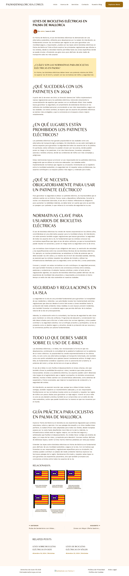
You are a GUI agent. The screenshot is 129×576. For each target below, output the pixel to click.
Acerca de (64, 4)
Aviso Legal (112, 570)
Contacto (85, 4)
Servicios (75, 4)
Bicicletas (51, 553)
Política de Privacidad (96, 570)
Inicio (55, 4)
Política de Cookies (96, 572)
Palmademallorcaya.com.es (24, 4)
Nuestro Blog (97, 4)
